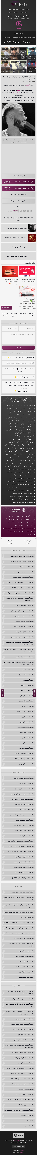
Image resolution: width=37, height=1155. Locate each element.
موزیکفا (18, 4)
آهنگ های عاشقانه (5, 315)
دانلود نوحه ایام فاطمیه (27, 685)
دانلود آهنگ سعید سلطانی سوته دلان (22, 611)
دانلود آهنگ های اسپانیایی (25, 727)
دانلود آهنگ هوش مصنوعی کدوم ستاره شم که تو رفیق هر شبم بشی (18, 651)
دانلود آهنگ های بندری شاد (25, 717)
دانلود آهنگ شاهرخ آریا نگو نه (25, 657)
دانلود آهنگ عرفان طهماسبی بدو (24, 867)
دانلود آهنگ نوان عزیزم (27, 810)
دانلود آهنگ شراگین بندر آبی (25, 1095)
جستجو (19, 28)
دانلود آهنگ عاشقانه (27, 691)
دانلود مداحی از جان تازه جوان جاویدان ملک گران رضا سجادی (19, 906)
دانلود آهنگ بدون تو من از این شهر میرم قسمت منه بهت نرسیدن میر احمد (19, 1013)
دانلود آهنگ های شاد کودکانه (24, 753)
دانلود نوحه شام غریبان (27, 917)
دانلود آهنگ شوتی (28, 706)
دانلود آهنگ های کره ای (26, 733)
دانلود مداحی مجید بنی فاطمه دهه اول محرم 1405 (19, 923)
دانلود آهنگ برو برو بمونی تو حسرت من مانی (20, 1068)
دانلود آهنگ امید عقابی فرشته (24, 820)
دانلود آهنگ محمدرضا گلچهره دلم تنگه (22, 1079)
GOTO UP (20, 1135)
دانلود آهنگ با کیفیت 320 (22, 182)
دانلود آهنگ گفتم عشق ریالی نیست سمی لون (20, 593)
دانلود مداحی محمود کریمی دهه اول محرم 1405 (20, 928)
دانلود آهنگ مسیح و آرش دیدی (24, 804)
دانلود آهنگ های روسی (26, 738)
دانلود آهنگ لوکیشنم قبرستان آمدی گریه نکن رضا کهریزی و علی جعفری (19, 663)
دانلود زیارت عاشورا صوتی (26, 972)
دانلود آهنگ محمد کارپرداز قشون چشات (22, 562)
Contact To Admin (18, 1147)
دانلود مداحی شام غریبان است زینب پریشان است (19, 912)
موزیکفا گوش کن (6, 308)
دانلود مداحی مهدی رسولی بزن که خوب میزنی (20, 846)
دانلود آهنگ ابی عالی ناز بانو (25, 567)
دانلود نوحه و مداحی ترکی (26, 951)
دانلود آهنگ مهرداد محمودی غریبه (23, 577)
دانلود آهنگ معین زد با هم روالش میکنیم (21, 852)
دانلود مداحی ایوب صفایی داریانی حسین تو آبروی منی (19, 898)
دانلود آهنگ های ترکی (27, 696)
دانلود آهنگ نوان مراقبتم (26, 1035)
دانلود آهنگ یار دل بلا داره (26, 1105)
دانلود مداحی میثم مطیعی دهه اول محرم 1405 (20, 933)
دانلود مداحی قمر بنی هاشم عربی (24, 938)
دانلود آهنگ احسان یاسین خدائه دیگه (22, 556)
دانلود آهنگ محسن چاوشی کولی (24, 872)
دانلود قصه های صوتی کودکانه (24, 759)
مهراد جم (15, 93)
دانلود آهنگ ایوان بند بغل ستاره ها (23, 588)
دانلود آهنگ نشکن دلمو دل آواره (24, 1058)
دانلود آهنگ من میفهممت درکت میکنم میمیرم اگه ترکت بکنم (20, 599)
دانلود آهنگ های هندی (26, 743)
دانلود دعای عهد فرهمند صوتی (24, 967)
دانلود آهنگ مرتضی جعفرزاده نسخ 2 (23, 572)
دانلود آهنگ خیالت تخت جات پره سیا (23, 1084)
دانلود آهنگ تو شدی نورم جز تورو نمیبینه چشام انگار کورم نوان (19, 1046)
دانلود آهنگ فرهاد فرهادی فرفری (24, 1040)
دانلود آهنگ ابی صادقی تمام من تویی (22, 794)
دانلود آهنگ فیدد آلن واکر (26, 1063)
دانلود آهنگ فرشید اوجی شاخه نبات (23, 1053)
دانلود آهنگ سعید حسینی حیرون (24, 616)
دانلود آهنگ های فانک (27, 836)
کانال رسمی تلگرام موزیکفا (18, 201)
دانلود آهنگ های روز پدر (26, 764)
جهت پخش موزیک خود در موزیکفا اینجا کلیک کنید (18, 42)
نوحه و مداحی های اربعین (26, 961)
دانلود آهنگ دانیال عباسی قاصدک (23, 632)
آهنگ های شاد (32, 315)
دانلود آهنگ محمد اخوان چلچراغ (24, 789)
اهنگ (19, 90)
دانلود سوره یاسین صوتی (26, 977)
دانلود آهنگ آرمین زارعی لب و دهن (23, 862)
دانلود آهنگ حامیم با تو (26, 783)
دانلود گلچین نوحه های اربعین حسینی (22, 892)
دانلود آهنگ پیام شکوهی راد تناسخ (23, 878)
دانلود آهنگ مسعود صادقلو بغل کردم (22, 999)
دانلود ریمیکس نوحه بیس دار (25, 956)
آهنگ (22, 82)
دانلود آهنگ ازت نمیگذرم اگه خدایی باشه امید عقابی (20, 1005)
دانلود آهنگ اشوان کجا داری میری (23, 1029)
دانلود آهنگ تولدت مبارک (26, 675)
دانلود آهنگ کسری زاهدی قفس (24, 831)
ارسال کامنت (18, 347)
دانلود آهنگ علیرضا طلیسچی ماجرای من (22, 815)
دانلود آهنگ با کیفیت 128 (22, 188)
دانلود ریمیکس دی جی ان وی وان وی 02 (22, 799)
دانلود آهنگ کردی (28, 680)
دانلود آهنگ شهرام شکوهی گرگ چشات (22, 1073)
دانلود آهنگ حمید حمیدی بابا (25, 606)
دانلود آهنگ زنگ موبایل (26, 701)
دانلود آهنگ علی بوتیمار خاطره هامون (22, 637)
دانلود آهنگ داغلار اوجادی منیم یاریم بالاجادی (20, 1100)
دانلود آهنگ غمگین (28, 670)
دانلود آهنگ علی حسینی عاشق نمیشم (22, 1024)
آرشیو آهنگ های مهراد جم (18, 195)
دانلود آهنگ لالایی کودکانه (25, 712)
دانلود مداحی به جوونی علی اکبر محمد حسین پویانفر (20, 945)
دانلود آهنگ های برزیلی (26, 748)
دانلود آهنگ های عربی (27, 722)
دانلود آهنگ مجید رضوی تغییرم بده (23, 857)
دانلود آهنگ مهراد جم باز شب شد (24, 825)
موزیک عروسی (29, 1121)
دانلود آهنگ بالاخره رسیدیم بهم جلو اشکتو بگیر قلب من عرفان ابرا (19, 643)
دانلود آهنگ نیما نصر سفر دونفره (24, 627)
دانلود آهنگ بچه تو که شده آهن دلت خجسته (20, 582)
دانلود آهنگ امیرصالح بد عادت (25, 621)
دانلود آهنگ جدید (28, 1126)
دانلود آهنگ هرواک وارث (26, 1089)
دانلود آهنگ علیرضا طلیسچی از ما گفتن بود (21, 841)
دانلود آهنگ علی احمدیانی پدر (25, 1019)
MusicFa (17, 34)
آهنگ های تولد (23, 315)
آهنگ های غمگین (14, 315)
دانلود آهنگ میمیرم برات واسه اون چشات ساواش (19, 1110)
